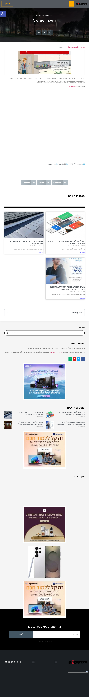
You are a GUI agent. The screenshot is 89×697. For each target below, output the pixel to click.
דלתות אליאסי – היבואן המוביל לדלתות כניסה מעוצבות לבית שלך (30, 423)
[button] (3, 14)
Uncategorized (73, 47)
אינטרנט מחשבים (42, 16)
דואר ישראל (73, 87)
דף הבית (82, 47)
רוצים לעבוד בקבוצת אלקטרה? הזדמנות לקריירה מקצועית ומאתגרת (67, 288)
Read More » (81, 416)
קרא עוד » (82, 253)
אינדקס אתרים (56, 352)
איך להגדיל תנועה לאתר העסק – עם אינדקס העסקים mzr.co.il (71, 413)
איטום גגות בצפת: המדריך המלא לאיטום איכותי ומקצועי (31, 413)
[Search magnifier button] (6, 332)
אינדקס (50, 16)
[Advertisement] (44, 125)
